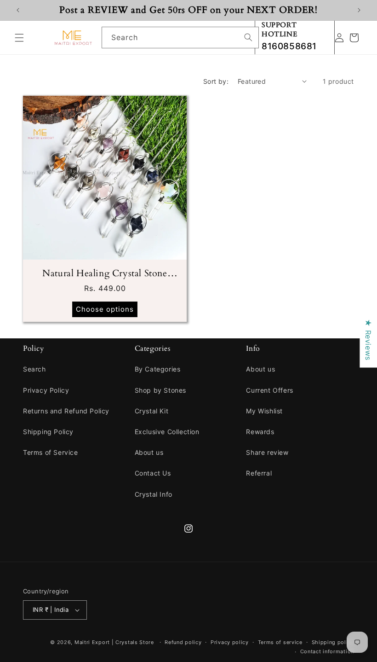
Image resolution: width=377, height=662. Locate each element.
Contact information (327, 651)
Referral (259, 473)
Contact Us (153, 473)
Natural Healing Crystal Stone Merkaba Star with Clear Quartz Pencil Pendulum (104, 273)
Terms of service (280, 642)
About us (149, 452)
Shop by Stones (160, 390)
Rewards (260, 432)
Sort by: (215, 81)
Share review (267, 452)
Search (34, 369)
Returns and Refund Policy (66, 411)
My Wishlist (264, 411)
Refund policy (183, 642)
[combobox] (180, 37)
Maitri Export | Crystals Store (114, 642)
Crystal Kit (152, 411)
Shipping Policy (48, 432)
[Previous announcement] (18, 10)
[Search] (248, 37)
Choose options (105, 309)
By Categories (158, 369)
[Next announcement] (359, 10)
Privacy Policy (46, 390)
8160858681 (289, 46)
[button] (19, 38)
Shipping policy (333, 642)
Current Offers (269, 390)
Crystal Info (153, 494)
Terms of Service (50, 452)
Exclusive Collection (167, 432)
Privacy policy (230, 642)
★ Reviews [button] (368, 339)
